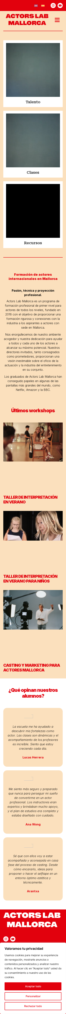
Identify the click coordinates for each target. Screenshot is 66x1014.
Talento (33, 102)
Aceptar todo (33, 986)
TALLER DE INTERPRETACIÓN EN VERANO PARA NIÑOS (30, 578)
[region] (33, 978)
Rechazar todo (33, 1006)
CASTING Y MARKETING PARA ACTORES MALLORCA (31, 667)
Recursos (33, 243)
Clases (33, 172)
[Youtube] (60, 5)
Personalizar (33, 996)
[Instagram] (53, 5)
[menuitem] (35, 5)
